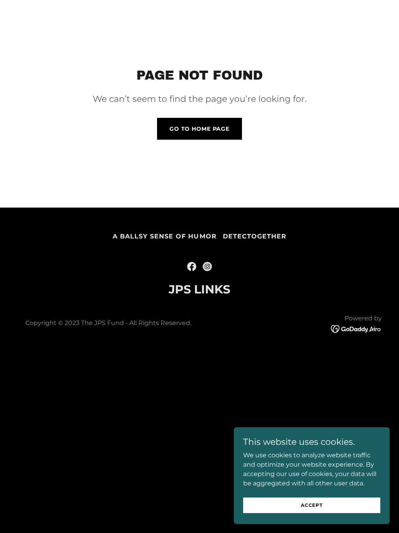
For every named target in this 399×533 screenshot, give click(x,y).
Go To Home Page (199, 128)
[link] (192, 266)
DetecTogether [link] (254, 236)
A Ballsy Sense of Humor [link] (164, 236)
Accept (312, 505)
